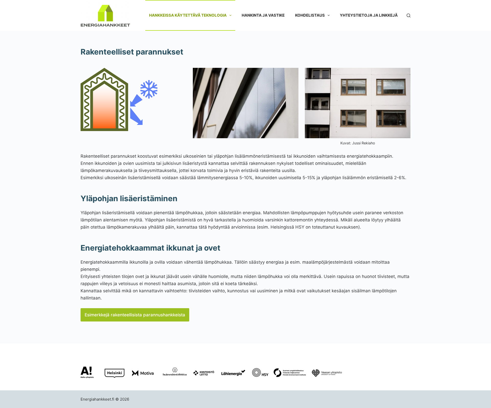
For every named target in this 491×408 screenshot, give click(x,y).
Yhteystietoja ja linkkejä (369, 15)
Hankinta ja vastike (263, 15)
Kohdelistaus (310, 15)
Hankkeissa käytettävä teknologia (188, 15)
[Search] (408, 15)
